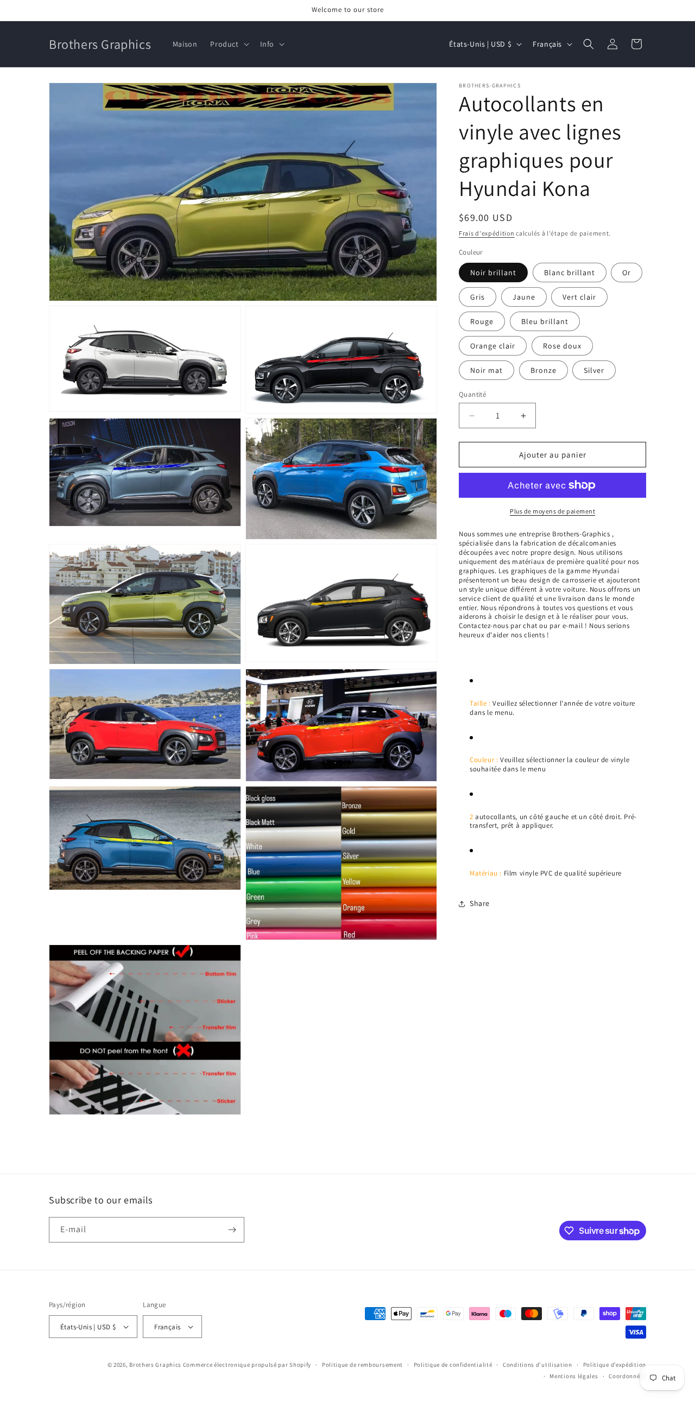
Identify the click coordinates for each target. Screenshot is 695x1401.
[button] (228, 44)
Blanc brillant (569, 272)
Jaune (524, 297)
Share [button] (480, 903)
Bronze (543, 370)
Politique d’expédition (614, 1364)
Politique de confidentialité (453, 1364)
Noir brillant (493, 272)
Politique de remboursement (362, 1364)
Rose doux (562, 346)
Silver (594, 370)
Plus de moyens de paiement (552, 511)
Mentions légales (573, 1376)
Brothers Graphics (155, 1364)
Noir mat (486, 370)
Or (626, 272)
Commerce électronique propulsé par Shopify (247, 1364)
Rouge (482, 321)
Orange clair (492, 346)
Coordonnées (627, 1376)
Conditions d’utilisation (537, 1364)
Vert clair (579, 297)
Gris (477, 297)
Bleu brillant (544, 321)
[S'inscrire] (232, 1229)
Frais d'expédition (487, 233)
